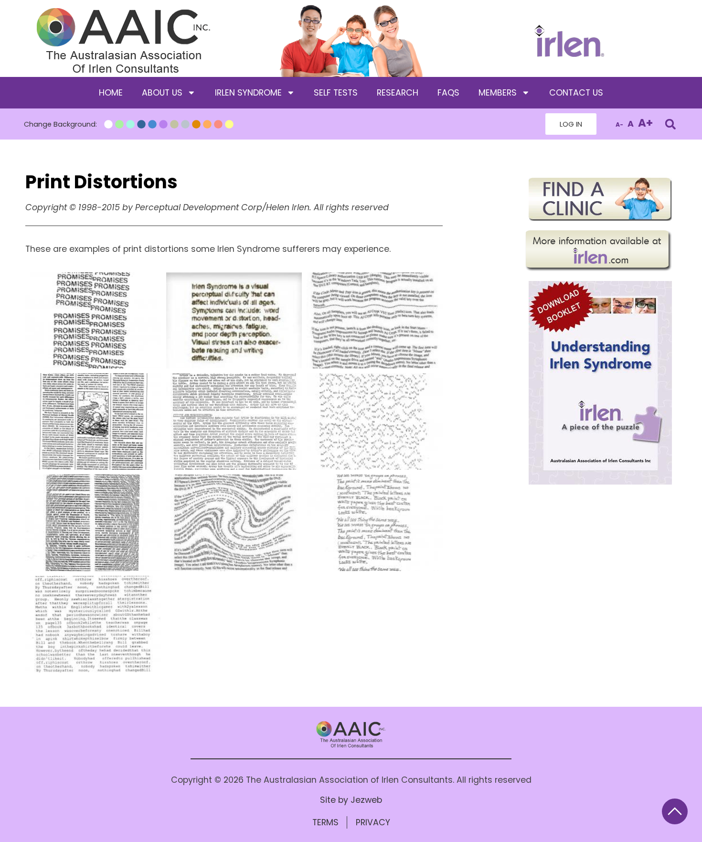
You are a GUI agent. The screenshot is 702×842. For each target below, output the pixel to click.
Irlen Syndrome (248, 92)
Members (498, 92)
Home (111, 92)
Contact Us (576, 92)
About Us (162, 92)
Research (397, 92)
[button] (670, 124)
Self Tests (336, 92)
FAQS (448, 92)
